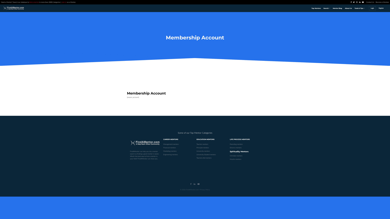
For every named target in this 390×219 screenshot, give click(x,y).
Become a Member (382, 2)
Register (381, 8)
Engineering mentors (170, 154)
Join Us (64, 2)
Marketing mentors (170, 151)
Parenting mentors (236, 144)
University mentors (203, 151)
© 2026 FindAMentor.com (189, 190)
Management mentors (171, 144)
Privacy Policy (205, 190)
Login (372, 8)
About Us (348, 8)
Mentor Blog (337, 8)
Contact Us (370, 2)
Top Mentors (316, 8)
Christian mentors (236, 156)
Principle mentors (203, 148)
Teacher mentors (202, 144)
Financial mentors (169, 148)
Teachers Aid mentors (204, 158)
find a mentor (34, 2)
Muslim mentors (235, 159)
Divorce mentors (236, 148)
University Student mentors (206, 154)
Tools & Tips (359, 8)
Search (326, 8)
